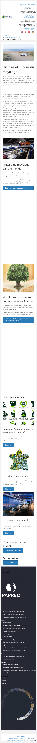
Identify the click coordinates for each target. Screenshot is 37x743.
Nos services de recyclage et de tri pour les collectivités (19, 670)
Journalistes (24, 6)
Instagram (4, 683)
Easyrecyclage (29, 29)
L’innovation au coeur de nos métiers (13, 628)
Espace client (27, 7)
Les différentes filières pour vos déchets (14, 648)
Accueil (7, 35)
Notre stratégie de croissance (11, 625)
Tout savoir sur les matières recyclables (14, 650)
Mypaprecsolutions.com (29, 28)
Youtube (3, 680)
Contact (32, 6)
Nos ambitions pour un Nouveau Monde (14, 617)
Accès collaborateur (29, 17)
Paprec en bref (6, 622)
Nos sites (27, 19)
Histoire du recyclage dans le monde (13, 642)
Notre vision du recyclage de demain (13, 611)
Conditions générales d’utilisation (15, 738)
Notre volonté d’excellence (10, 631)
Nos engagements (7, 634)
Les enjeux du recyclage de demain (13, 614)
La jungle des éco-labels (9, 645)
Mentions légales (20, 736)
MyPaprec (29, 15)
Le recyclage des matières (10, 664)
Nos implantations (7, 637)
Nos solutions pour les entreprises (12, 667)
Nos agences (31, 4)
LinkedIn (3, 678)
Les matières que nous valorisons (12, 673)
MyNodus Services (29, 16)
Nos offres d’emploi (8, 659)
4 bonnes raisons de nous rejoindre (13, 656)
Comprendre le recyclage (12, 37)
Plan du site (31, 738)
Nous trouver (23, 4)
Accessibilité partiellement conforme (16, 740)
